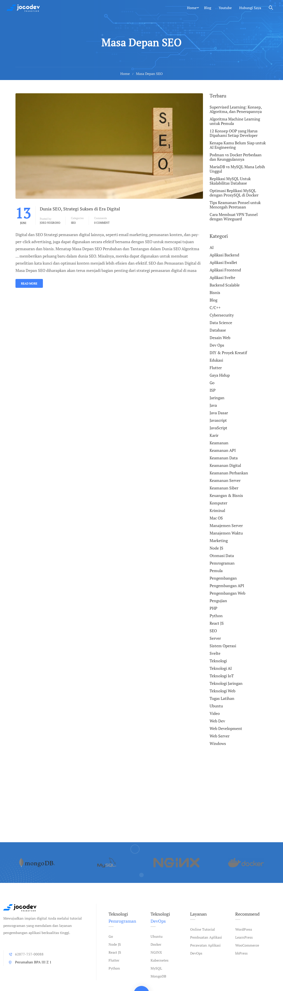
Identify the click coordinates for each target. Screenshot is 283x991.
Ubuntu (216, 705)
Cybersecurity (222, 315)
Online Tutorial (202, 929)
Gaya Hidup (220, 375)
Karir (214, 435)
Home (192, 7)
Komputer (218, 503)
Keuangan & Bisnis (226, 495)
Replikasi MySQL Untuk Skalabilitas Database (230, 181)
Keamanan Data (224, 457)
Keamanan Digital (225, 465)
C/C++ (215, 307)
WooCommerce (247, 945)
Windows (218, 743)
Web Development (226, 728)
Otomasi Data (222, 555)
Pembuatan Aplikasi (206, 937)
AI (212, 247)
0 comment (101, 222)
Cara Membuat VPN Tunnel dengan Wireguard (234, 216)
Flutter (216, 367)
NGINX (156, 952)
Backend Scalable (225, 285)
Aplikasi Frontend (225, 270)
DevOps (196, 953)
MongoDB (158, 976)
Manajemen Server (226, 525)
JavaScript (218, 427)
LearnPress (244, 937)
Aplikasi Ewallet (223, 262)
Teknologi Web (222, 690)
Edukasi (216, 360)
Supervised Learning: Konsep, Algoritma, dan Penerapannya (236, 109)
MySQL (156, 968)
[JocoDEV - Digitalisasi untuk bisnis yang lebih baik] (23, 8)
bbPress (241, 953)
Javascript (218, 420)
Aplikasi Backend (224, 255)
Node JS (216, 548)
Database (218, 330)
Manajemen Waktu (226, 533)
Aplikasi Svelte (222, 277)
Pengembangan (223, 578)
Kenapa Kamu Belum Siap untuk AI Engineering (238, 145)
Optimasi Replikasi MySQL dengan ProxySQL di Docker (234, 193)
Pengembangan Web (227, 593)
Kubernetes (159, 960)
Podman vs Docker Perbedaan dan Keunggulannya (236, 157)
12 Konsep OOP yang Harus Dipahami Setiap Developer (234, 133)
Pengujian (218, 600)
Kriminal (217, 510)
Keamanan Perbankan (229, 472)
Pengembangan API (227, 585)
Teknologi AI (221, 668)
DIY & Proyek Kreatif (228, 352)
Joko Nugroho (50, 222)
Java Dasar (219, 412)
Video (215, 713)
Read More (29, 283)
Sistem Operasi (223, 645)
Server (215, 638)
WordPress (243, 929)
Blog (207, 7)
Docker (156, 944)
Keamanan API (223, 450)
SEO (73, 222)
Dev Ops (217, 345)
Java (213, 405)
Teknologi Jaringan (226, 683)
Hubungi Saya (250, 7)
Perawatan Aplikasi (205, 945)
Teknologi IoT (222, 675)
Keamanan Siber (224, 488)
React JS (217, 623)
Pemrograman (222, 563)
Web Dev (217, 721)
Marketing (219, 540)
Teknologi (218, 660)
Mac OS (216, 518)
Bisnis (215, 292)
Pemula (216, 570)
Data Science (221, 322)
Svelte (215, 653)
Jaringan (217, 397)
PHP (213, 608)
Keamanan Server (225, 480)
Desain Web (220, 337)
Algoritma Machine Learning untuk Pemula (235, 121)
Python (216, 615)
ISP (213, 390)
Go (212, 382)
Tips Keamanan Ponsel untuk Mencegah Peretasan (235, 205)
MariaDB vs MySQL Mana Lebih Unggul (237, 169)
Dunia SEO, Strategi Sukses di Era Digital (80, 209)
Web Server (219, 736)
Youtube (225, 7)
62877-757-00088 (29, 954)
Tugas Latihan (222, 698)
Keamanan (219, 442)
